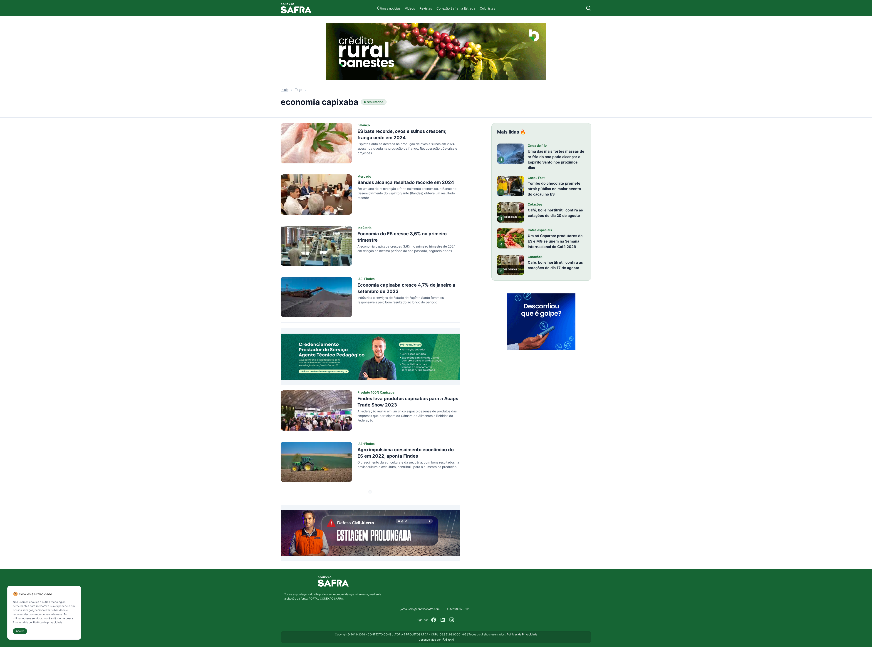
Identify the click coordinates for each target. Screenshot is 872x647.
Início (284, 90)
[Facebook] (433, 620)
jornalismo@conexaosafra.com (420, 609)
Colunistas (487, 8)
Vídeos (410, 8)
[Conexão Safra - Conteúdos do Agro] (296, 8)
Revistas (425, 8)
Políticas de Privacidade (522, 634)
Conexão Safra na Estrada (455, 8)
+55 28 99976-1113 (459, 609)
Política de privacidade (47, 622)
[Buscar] (588, 8)
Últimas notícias (388, 8)
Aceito (20, 631)
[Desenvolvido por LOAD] (448, 639)
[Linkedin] (442, 620)
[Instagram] (452, 620)
